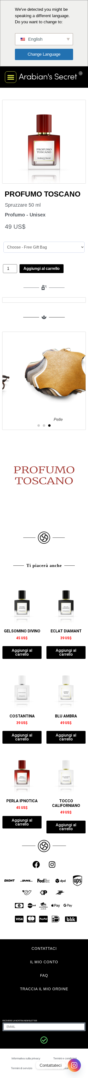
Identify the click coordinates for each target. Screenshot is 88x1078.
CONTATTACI (44, 948)
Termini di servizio (21, 1068)
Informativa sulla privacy (25, 1058)
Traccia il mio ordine (44, 989)
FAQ (44, 975)
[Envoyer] (44, 1040)
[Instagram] (52, 864)
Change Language (44, 54)
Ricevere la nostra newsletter (19, 1021)
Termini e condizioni (65, 1058)
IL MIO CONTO (44, 962)
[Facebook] (36, 864)
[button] (10, 77)
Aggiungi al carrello (41, 268)
